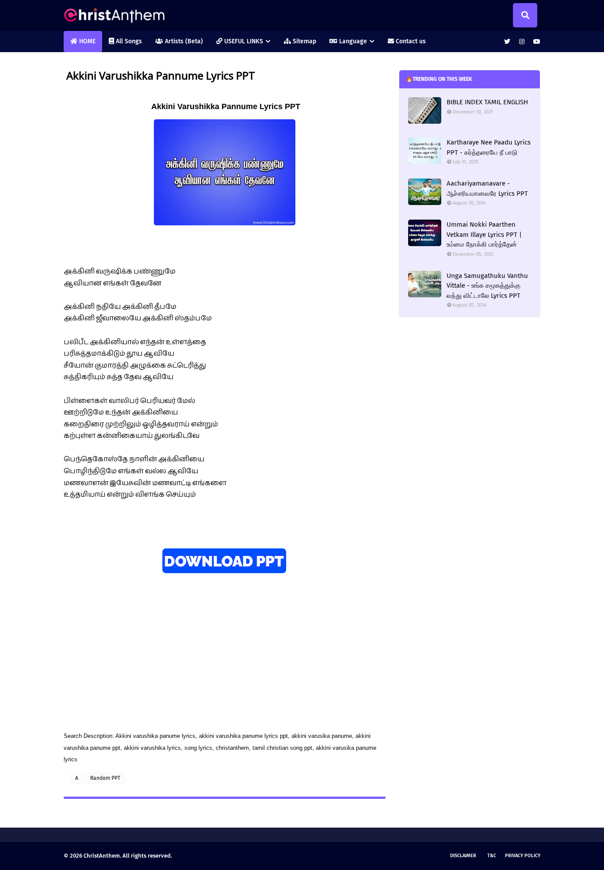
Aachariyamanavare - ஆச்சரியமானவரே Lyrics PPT (487, 188)
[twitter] (507, 42)
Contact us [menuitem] (410, 41)
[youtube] (535, 42)
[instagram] (522, 42)
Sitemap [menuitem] (303, 41)
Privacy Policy (522, 856)
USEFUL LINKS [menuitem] (242, 41)
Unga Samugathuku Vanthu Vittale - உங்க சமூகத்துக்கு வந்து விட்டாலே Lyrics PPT (487, 286)
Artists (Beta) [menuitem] (183, 41)
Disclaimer (463, 856)
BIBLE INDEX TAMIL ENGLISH (487, 102)
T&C (491, 856)
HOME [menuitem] (86, 41)
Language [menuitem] (352, 41)
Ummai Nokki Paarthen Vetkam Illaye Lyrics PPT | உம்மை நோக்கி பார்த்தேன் (484, 234)
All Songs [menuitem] (128, 41)
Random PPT (105, 778)
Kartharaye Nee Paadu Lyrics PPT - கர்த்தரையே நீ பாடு (489, 147)
